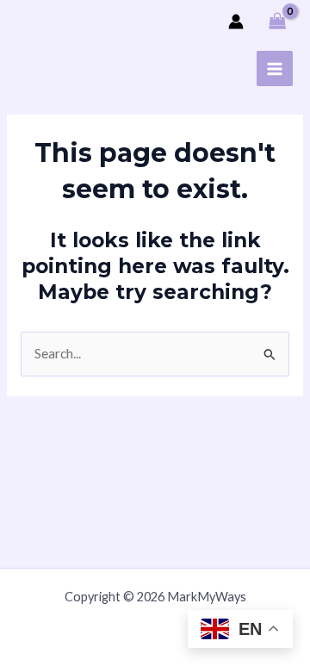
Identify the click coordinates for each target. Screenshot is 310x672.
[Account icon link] (236, 21)
